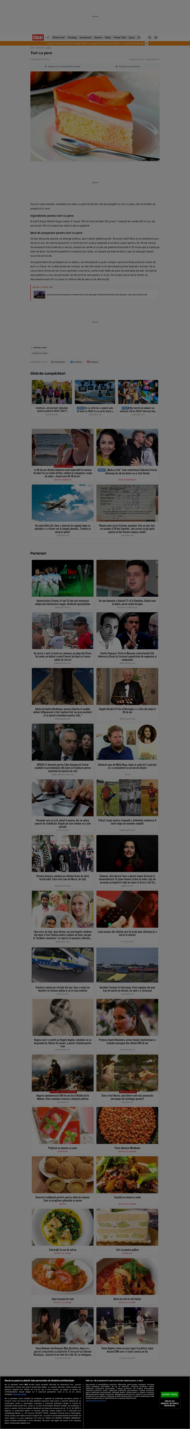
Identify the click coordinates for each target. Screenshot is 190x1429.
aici (22, 1413)
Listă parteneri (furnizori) (96, 1401)
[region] (95, 1402)
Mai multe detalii (19, 1394)
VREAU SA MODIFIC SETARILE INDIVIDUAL (170, 1403)
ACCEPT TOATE (169, 1394)
